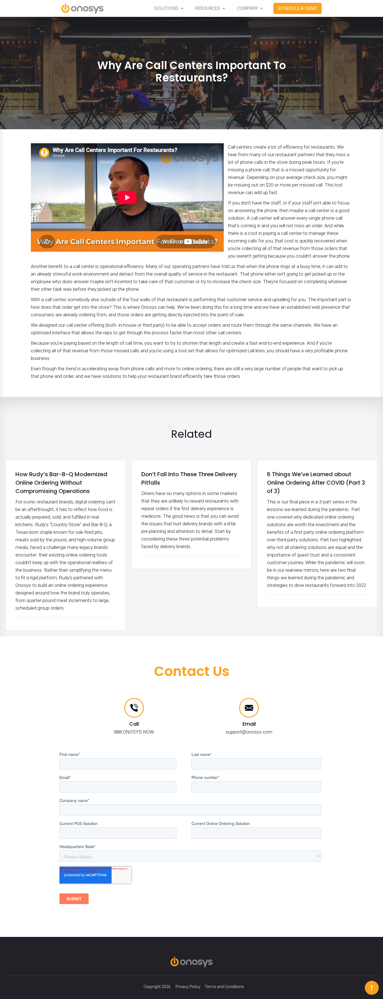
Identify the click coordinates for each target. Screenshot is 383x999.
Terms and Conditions (224, 986)
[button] (169, 8)
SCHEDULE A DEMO (297, 8)
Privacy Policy (188, 986)
